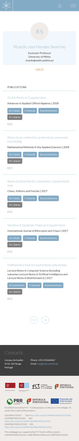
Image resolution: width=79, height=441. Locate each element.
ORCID (39, 69)
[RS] (39, 24)
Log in (59, 5)
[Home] (6, 5)
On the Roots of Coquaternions (26, 97)
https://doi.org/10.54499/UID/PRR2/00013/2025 (28, 427)
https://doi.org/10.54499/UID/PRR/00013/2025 (28, 421)
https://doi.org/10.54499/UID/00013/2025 (50, 415)
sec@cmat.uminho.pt (47, 363)
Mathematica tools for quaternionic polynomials (37, 265)
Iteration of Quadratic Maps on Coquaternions (36, 225)
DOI (9, 124)
